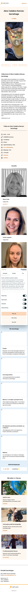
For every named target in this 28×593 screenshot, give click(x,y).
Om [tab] (23, 273)
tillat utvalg (14, 317)
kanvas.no (24, 3)
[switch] (25, 300)
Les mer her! (6, 557)
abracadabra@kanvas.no (10, 575)
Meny (14, 18)
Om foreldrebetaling (8, 147)
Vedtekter (5, 157)
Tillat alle (14, 313)
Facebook (5, 155)
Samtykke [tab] (5, 273)
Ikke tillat (14, 322)
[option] (14, 41)
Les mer (5, 204)
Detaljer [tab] (14, 273)
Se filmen (5, 503)
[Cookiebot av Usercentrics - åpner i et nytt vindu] (21, 270)
